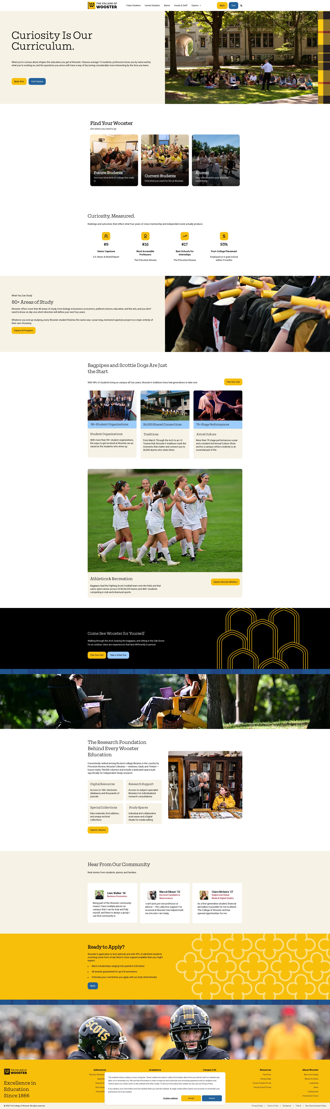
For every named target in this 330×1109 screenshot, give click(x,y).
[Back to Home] (102, 5)
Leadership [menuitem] (313, 1083)
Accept (191, 1098)
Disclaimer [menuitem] (287, 1106)
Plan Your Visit (233, 382)
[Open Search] (241, 5)
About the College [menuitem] (311, 1075)
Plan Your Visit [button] (96, 655)
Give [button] (234, 5)
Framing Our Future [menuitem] (310, 1096)
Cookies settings (170, 1098)
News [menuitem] (316, 1087)
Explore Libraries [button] (98, 830)
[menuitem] (200, 5)
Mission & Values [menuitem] (311, 1079)
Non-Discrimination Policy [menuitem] (316, 1106)
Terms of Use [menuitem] (272, 1106)
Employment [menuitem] (313, 1092)
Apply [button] (222, 5)
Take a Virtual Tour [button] (118, 655)
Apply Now (19, 81)
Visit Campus (37, 81)
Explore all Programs (23, 330)
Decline (212, 1098)
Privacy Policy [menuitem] (257, 1106)
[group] (114, 160)
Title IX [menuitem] (298, 1106)
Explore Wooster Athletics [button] (225, 582)
